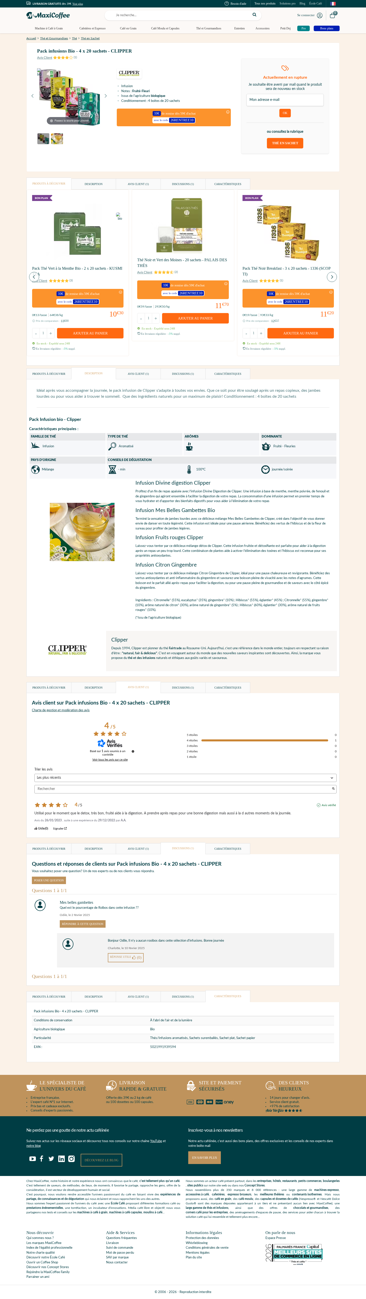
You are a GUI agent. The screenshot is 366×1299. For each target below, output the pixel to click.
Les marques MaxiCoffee (43, 1243)
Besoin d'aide (238, 3)
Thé (74, 38)
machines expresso (326, 1189)
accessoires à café (197, 1194)
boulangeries (331, 1180)
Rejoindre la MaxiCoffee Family (48, 1272)
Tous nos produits (265, 3)
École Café (315, 3)
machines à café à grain (92, 1212)
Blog (302, 3)
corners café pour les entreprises (207, 1212)
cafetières (218, 1194)
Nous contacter (117, 1262)
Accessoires (262, 28)
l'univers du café (63, 1086)
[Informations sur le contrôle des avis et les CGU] (133, 751)
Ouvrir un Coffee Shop (42, 1262)
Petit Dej (285, 28)
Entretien (239, 28)
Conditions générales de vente (207, 1247)
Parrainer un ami (37, 1277)
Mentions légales (198, 1252)
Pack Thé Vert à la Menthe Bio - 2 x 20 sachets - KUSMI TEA (77, 271)
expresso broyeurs (239, 1194)
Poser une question (49, 880)
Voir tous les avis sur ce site (110, 759)
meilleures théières (272, 1194)
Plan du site (194, 1257)
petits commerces (309, 1180)
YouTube (156, 1141)
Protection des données (202, 1238)
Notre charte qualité (40, 1252)
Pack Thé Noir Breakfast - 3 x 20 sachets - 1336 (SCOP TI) (286, 271)
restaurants (289, 1180)
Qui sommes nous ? (40, 1238)
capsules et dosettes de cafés (279, 1198)
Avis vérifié (329, 805)
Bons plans (326, 28)
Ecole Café (118, 1203)
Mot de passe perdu (120, 1252)
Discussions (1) (183, 184)
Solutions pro (288, 3)
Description (94, 184)
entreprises (264, 1180)
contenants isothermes (307, 1194)
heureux (294, 1086)
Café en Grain (128, 28)
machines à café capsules (125, 1212)
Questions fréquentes (121, 1238)
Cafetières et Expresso (92, 28)
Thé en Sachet (90, 38)
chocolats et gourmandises (310, 1207)
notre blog (33, 1146)
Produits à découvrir (48, 183)
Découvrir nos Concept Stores (47, 1267)
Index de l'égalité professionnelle (49, 1247)
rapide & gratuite (143, 1086)
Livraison (112, 1243)
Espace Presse (275, 1238)
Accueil (31, 38)
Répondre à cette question (82, 923)
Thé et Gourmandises (208, 28)
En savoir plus (204, 1158)
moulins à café (152, 1212)
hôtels (277, 1180)
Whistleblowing (197, 1243)
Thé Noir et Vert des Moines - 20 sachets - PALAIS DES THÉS (182, 262)
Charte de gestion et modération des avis (61, 710)
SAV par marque (117, 1257)
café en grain (223, 1198)
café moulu (246, 1198)
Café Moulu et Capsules (165, 28)
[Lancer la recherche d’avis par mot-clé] (333, 789)
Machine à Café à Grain (49, 28)
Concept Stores (254, 1185)
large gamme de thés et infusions (207, 1207)
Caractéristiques (227, 184)
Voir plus (77, 3)
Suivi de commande (119, 1247)
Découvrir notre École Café (45, 1257)
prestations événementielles (44, 1207)
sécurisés (220, 1086)
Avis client (138, 184)
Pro (304, 28)
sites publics (195, 1185)
